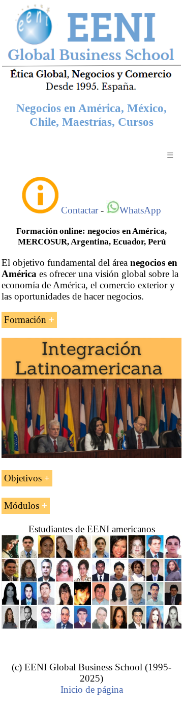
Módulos (21, 505)
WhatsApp (140, 210)
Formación (25, 319)
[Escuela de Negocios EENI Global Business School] (91, 91)
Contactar (79, 210)
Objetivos (23, 478)
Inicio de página (91, 689)
